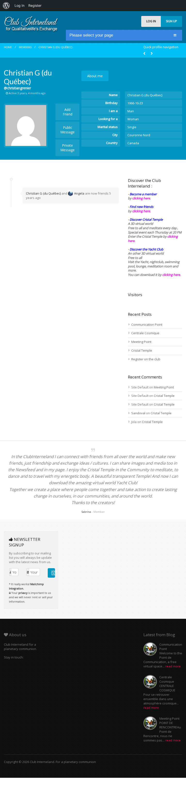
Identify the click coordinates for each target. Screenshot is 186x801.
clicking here (171, 274)
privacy (22, 593)
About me (95, 76)
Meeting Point (141, 342)
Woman (133, 119)
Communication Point (146, 324)
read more (173, 666)
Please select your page (91, 35)
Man (130, 111)
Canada (133, 143)
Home (8, 47)
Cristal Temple (141, 350)
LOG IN (151, 21)
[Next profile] (152, 53)
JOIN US (53, 573)
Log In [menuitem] (19, 5)
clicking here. (141, 198)
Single (131, 127)
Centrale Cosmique (145, 333)
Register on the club (145, 359)
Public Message (67, 129)
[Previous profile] (144, 53)
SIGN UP (171, 21)
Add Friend (67, 111)
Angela (79, 193)
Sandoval (138, 413)
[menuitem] (6, 5)
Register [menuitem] (34, 5)
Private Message (67, 147)
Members (25, 47)
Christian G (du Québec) (55, 47)
